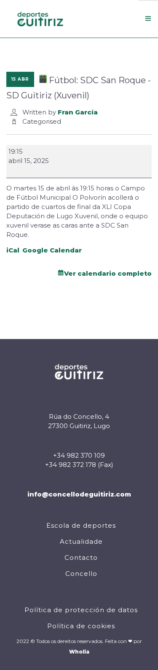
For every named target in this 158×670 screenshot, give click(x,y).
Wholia (79, 651)
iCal (12, 250)
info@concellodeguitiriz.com (79, 494)
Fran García (78, 112)
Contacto (81, 557)
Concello (81, 574)
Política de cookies (81, 626)
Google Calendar (52, 250)
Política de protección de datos (81, 610)
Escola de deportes (81, 525)
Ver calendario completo (108, 273)
